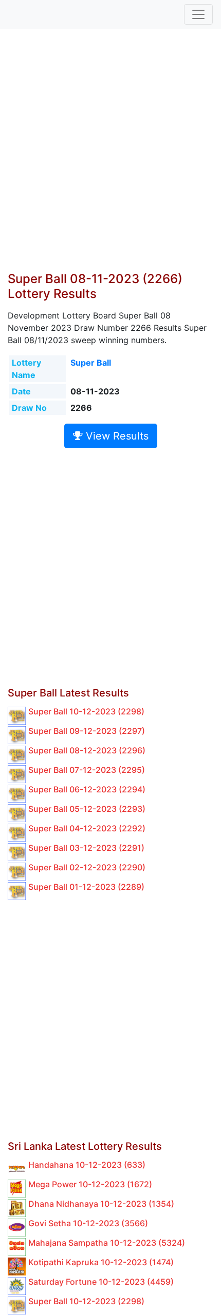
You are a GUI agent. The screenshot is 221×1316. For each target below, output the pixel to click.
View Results (116, 436)
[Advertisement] (110, 156)
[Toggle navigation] (198, 14)
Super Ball (90, 362)
